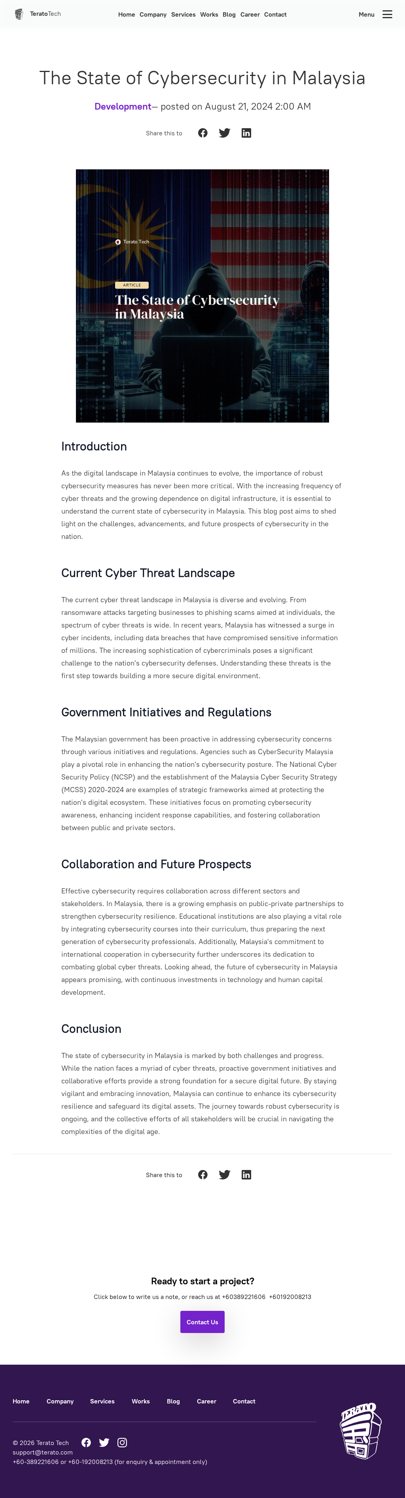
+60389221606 (244, 1297)
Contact (275, 14)
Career (250, 14)
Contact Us (202, 1322)
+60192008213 (290, 1297)
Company (153, 14)
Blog (229, 14)
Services (183, 14)
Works (209, 14)
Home (126, 14)
